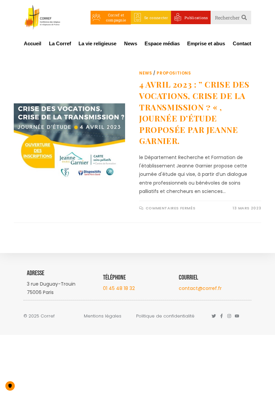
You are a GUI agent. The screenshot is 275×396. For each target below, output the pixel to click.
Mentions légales (102, 316)
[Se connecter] (137, 17)
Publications (196, 17)
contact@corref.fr (200, 288)
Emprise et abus (206, 43)
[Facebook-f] (221, 316)
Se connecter (156, 17)
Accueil (32, 43)
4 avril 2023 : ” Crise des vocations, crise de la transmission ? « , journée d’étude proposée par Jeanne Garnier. (194, 112)
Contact (242, 43)
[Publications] (178, 17)
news (145, 73)
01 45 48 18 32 (119, 288)
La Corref (60, 43)
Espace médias (162, 43)
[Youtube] (237, 316)
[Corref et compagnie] (96, 17)
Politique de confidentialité (165, 316)
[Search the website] (231, 17)
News (130, 43)
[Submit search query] (244, 17)
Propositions (174, 73)
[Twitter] (214, 316)
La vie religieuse (97, 43)
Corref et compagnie (116, 17)
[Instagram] (229, 316)
